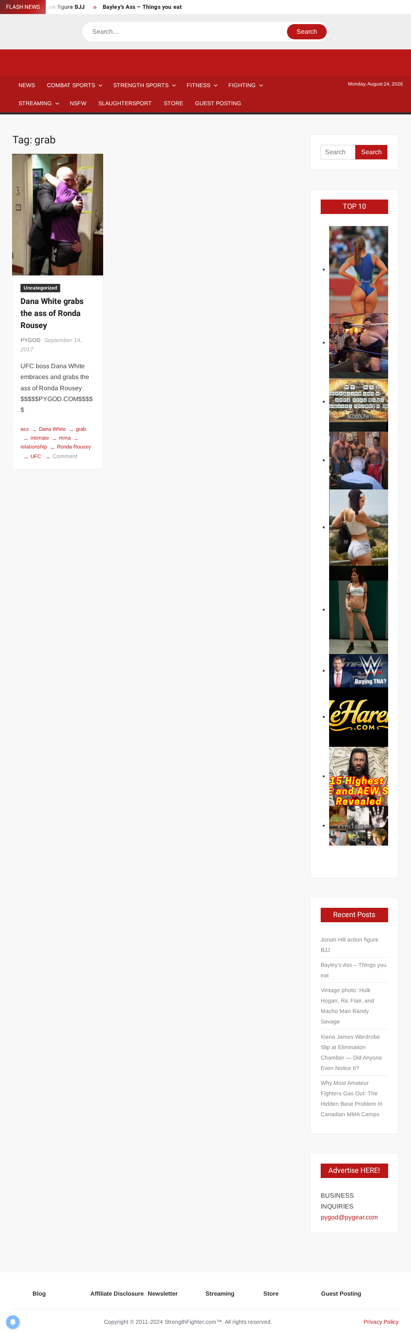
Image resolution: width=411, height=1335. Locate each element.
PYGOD (30, 340)
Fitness (198, 85)
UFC (36, 456)
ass (24, 429)
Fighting (242, 85)
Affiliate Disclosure (117, 1293)
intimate (40, 438)
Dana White (52, 429)
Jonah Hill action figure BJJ (349, 944)
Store (271, 1293)
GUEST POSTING (218, 103)
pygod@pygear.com (349, 1217)
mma (65, 438)
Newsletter (163, 1293)
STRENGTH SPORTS (141, 85)
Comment (65, 456)
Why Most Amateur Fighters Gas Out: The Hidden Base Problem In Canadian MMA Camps (352, 1098)
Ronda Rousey (74, 447)
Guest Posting (341, 1293)
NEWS (26, 85)
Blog (39, 1293)
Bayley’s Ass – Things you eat (142, 7)
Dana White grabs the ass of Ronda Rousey (51, 313)
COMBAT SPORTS (71, 85)
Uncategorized (40, 288)
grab (81, 429)
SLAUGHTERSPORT (125, 103)
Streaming (35, 103)
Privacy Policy (381, 1322)
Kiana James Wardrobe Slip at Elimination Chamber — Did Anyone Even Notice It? (351, 1052)
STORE (173, 103)
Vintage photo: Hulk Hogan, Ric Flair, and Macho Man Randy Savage (347, 1006)
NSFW (78, 103)
